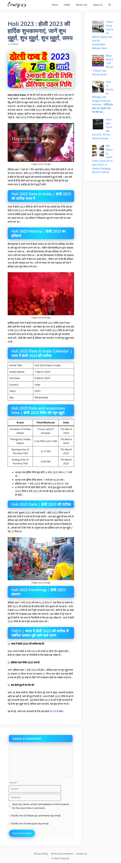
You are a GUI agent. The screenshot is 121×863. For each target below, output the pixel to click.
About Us (98, 4)
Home (55, 4)
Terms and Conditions (62, 853)
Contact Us (81, 853)
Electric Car (81, 4)
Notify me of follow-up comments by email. (36, 815)
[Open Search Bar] (110, 5)
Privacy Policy (41, 853)
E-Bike (67, 4)
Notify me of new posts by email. (30, 823)
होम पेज (53, 711)
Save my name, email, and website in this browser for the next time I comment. (40, 806)
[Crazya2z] (17, 5)
